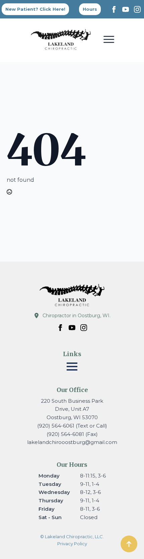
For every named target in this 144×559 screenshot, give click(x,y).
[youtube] (125, 9)
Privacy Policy (72, 543)
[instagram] (137, 9)
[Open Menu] (108, 39)
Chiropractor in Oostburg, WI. (77, 316)
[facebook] (114, 9)
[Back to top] (129, 544)
